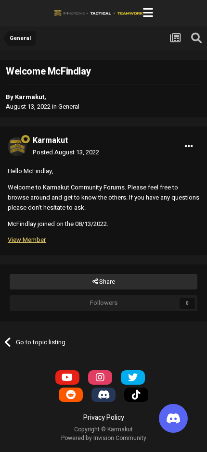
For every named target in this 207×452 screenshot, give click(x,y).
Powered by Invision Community (103, 438)
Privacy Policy (103, 418)
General (68, 106)
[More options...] (189, 146)
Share (106, 281)
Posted (66, 152)
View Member (27, 239)
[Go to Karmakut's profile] (17, 146)
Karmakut (29, 96)
